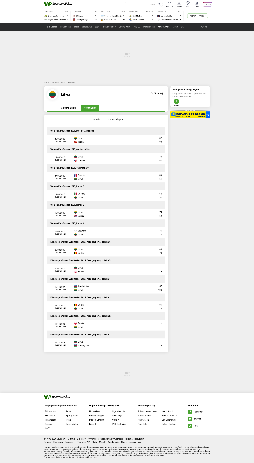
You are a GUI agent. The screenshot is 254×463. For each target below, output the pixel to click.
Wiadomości (113, 442)
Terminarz (90, 108)
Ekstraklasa (94, 411)
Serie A (115, 420)
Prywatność (93, 439)
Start (45, 83)
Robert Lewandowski (147, 411)
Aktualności (68, 108)
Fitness (48, 424)
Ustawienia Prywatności (112, 439)
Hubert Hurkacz (169, 424)
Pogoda (47, 442)
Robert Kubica (144, 415)
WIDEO (136, 27)
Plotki (94, 442)
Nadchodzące (115, 119)
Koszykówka (163, 27)
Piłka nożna (65, 27)
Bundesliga (117, 415)
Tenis (76, 27)
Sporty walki (124, 27)
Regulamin (139, 439)
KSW (47, 428)
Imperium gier (134, 442)
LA (182, 27)
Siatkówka (87, 27)
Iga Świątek (143, 420)
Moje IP (102, 442)
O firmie (71, 439)
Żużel (97, 27)
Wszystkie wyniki (197, 16)
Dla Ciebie (52, 27)
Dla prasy (81, 439)
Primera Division (96, 420)
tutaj (95, 457)
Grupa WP (61, 439)
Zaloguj (207, 4)
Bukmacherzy (109, 27)
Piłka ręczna (149, 27)
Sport (124, 442)
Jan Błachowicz (169, 420)
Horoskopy (58, 442)
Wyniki (96, 119)
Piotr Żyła (142, 424)
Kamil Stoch (167, 411)
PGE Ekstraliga (119, 424)
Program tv (70, 442)
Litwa (63, 83)
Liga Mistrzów (118, 411)
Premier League (96, 415)
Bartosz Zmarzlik (170, 415)
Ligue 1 (92, 424)
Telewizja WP (83, 442)
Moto (175, 27)
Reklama (129, 439)
